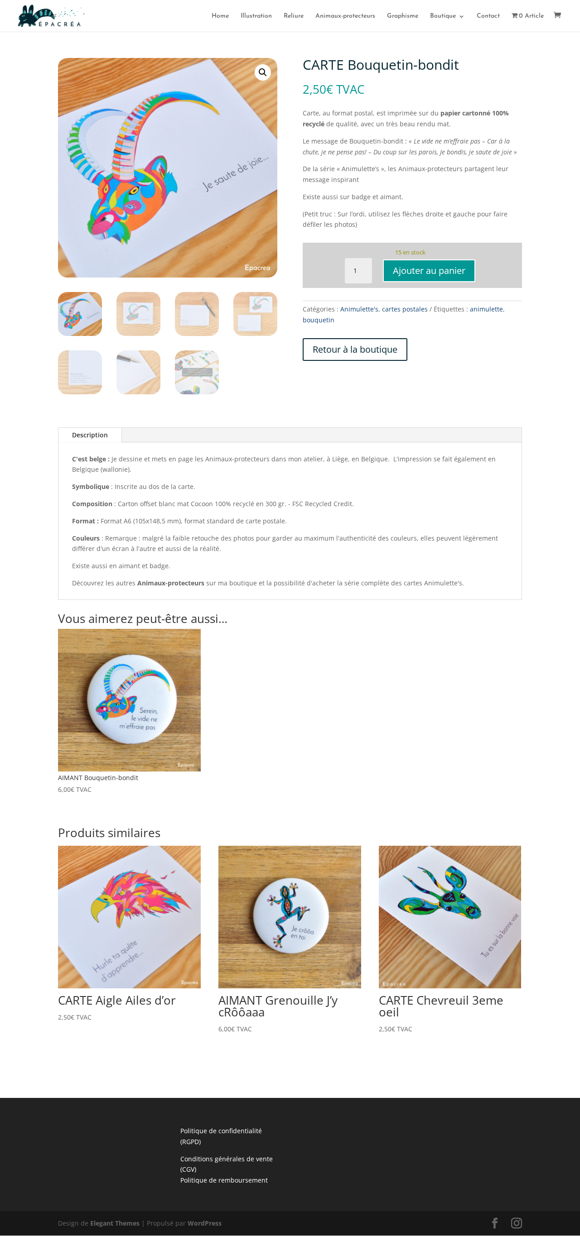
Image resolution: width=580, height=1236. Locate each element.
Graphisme (402, 16)
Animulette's (359, 309)
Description (90, 435)
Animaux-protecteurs (345, 16)
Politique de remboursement (224, 1180)
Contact (488, 16)
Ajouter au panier (429, 270)
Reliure (294, 16)
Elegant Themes (115, 1223)
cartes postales (405, 309)
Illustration (256, 16)
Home (220, 16)
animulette (486, 309)
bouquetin (318, 320)
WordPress (205, 1223)
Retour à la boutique (355, 349)
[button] (263, 72)
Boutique (443, 16)
